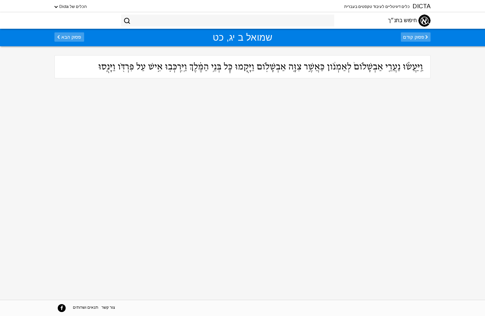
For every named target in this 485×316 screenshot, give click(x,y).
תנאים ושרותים (85, 307)
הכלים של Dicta (72, 6)
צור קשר (108, 307)
